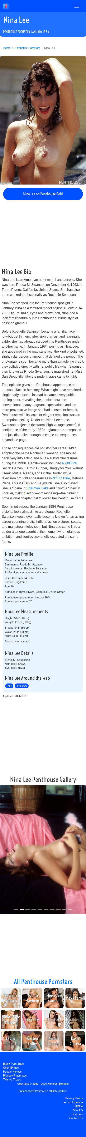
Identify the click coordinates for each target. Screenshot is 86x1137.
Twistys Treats (12, 1079)
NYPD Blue (61, 478)
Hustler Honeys (12, 1071)
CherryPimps (11, 1067)
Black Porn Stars (13, 1063)
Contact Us (76, 1118)
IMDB (9, 685)
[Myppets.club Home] (6, 6)
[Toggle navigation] (77, 6)
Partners (78, 1114)
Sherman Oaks (37, 488)
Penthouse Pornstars (27, 47)
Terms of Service (72, 1102)
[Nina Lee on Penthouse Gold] (43, 120)
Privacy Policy (74, 1098)
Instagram (21, 685)
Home (6, 47)
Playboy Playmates (15, 1075)
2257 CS (77, 1110)
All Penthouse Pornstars (43, 981)
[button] (6, 850)
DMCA (79, 1106)
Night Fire (69, 463)
